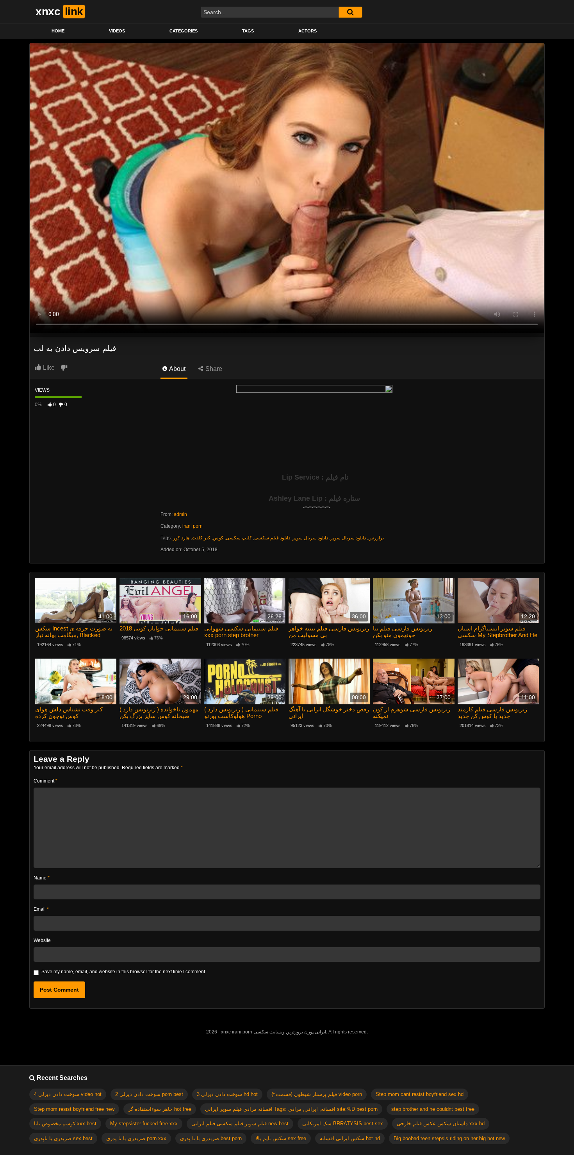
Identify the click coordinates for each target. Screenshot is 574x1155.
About (176, 368)
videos (117, 31)
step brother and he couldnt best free (432, 1109)
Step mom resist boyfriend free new (74, 1109)
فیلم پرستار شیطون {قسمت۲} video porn (316, 1094)
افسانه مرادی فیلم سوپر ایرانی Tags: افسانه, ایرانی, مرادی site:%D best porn (291, 1109)
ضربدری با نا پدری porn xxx (136, 1138)
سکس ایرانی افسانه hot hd (350, 1138)
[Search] (350, 12)
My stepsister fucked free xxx (144, 1123)
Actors (307, 31)
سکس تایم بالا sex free (280, 1138)
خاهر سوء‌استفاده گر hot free (159, 1109)
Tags (248, 31)
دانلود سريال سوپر (348, 538)
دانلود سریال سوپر (310, 538)
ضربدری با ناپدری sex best (63, 1138)
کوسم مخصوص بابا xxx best (65, 1123)
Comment (45, 781)
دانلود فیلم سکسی (272, 538)
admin (180, 514)
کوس (218, 538)
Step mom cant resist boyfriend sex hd (419, 1094)
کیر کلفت (201, 538)
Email (41, 909)
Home (58, 31)
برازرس (376, 538)
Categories (183, 31)
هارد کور (181, 538)
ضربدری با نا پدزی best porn (211, 1138)
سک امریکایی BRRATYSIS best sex (342, 1123)
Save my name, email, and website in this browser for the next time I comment (123, 971)
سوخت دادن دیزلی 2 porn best (149, 1094)
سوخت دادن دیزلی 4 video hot (68, 1094)
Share (213, 368)
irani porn (192, 526)
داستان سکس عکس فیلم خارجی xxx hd (441, 1123)
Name (42, 878)
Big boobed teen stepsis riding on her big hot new (449, 1138)
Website (42, 940)
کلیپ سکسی (239, 538)
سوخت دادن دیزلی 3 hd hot (227, 1094)
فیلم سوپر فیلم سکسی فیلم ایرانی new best (240, 1123)
